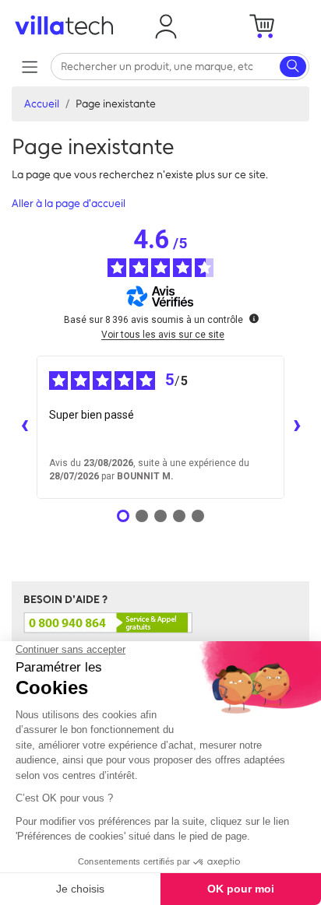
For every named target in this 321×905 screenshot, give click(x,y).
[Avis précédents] (24, 427)
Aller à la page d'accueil (68, 203)
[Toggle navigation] (29, 66)
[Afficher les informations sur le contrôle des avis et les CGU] (254, 318)
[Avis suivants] (297, 427)
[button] (165, 26)
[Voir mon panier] (261, 26)
